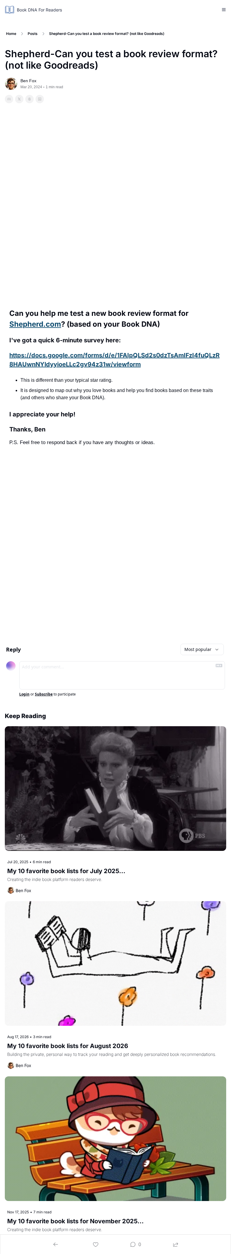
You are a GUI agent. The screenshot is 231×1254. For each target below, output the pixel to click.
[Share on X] (19, 99)
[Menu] (223, 9)
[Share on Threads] (29, 99)
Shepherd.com (35, 324)
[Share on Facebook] (9, 99)
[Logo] (9, 9)
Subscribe (44, 694)
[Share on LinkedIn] (39, 99)
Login (24, 694)
